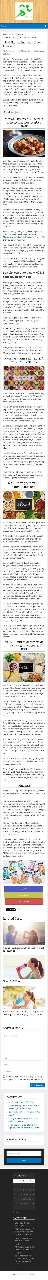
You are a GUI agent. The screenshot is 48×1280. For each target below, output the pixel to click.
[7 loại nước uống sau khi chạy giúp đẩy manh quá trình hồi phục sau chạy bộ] (24, 997)
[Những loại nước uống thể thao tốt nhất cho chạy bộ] (24, 933)
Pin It (19, 909)
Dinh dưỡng (26, 51)
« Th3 (15, 1212)
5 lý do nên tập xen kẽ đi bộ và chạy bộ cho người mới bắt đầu (24, 1232)
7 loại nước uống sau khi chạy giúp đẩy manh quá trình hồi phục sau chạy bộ (23, 1013)
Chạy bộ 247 (16, 1274)
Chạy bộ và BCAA (12, 981)
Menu (3, 26)
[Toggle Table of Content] (16, 112)
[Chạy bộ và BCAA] (24, 967)
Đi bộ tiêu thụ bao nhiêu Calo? (21, 1102)
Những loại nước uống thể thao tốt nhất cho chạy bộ (24, 1250)
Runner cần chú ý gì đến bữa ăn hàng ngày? (23, 1241)
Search (24, 1160)
